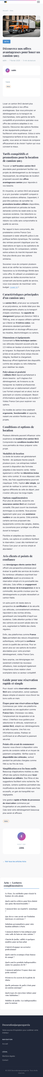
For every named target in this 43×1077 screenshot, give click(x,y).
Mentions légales (8, 1056)
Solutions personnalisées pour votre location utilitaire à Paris (19, 925)
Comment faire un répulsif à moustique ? (21, 910)
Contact (5, 1060)
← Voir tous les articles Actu (14, 861)
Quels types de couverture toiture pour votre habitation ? (20, 994)
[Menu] (38, 2)
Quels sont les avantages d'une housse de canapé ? (20, 955)
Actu (11, 10)
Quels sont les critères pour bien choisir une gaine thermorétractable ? (21, 902)
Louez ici (14, 287)
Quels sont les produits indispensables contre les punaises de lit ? (20, 963)
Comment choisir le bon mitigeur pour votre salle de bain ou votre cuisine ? (20, 933)
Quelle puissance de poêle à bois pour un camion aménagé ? (20, 986)
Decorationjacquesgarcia (16, 1024)
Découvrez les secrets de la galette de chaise (20, 978)
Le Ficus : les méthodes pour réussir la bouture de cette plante (20, 894)
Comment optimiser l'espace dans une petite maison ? (20, 971)
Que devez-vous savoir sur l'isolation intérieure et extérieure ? (20, 917)
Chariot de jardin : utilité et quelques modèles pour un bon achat (20, 940)
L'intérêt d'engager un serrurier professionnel (18, 948)
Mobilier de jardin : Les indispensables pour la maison (20, 1001)
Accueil (5, 10)
